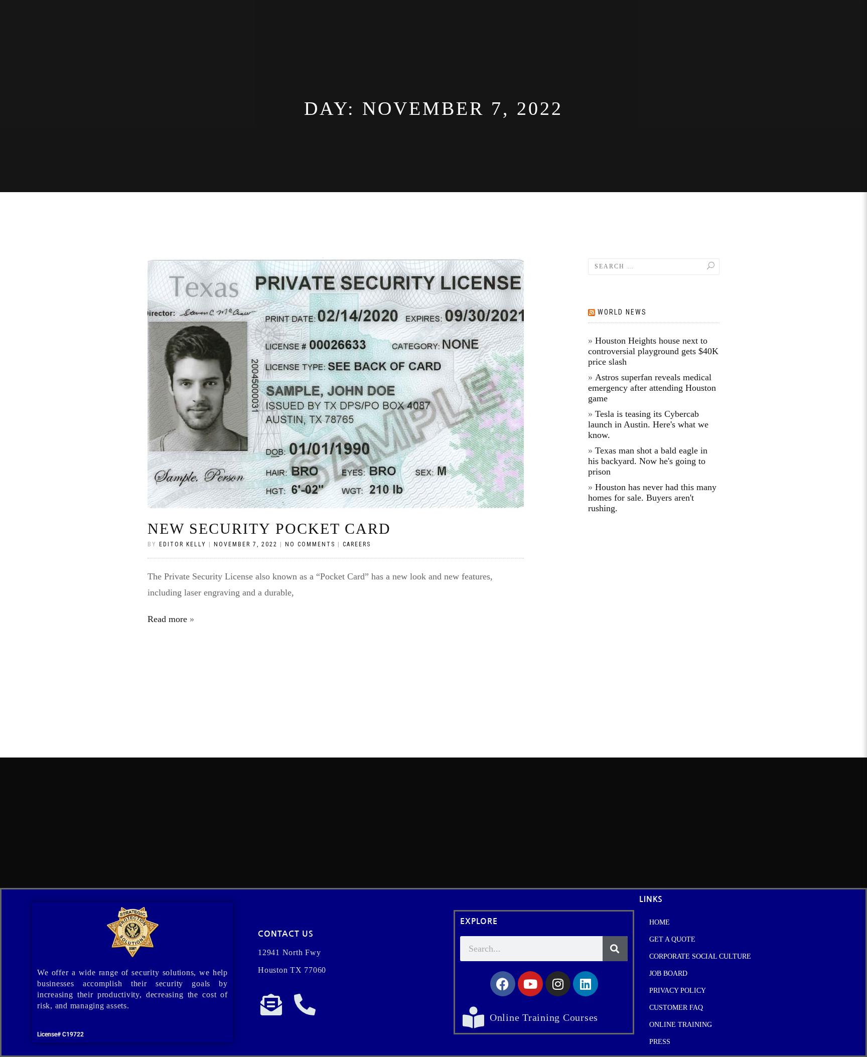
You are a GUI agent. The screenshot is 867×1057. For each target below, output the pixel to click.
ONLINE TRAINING (680, 1024)
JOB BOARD (668, 973)
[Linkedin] (585, 983)
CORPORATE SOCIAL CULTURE (700, 956)
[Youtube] (530, 983)
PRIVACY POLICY (677, 990)
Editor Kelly (182, 544)
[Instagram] (557, 983)
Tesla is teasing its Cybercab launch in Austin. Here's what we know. (648, 424)
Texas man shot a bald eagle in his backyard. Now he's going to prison (647, 461)
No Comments (310, 544)
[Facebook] (502, 983)
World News (622, 312)
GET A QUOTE (672, 939)
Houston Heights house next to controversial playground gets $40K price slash (653, 351)
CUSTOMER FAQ (676, 1007)
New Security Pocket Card (269, 528)
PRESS (659, 1041)
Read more (167, 619)
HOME (659, 922)
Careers (357, 544)
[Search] (615, 948)
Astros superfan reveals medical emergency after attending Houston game (652, 387)
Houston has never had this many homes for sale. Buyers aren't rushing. (652, 497)
